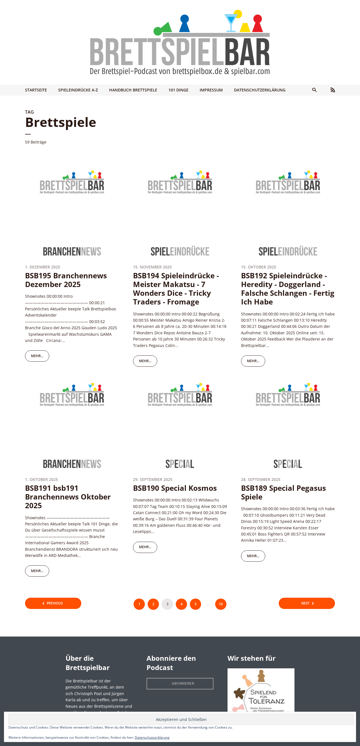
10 (221, 604)
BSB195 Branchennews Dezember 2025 (66, 279)
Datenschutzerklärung (259, 90)
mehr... (37, 355)
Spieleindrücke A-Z (78, 90)
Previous (55, 603)
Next (305, 603)
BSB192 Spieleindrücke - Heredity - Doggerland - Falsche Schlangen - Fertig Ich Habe (287, 288)
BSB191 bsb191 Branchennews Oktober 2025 (68, 496)
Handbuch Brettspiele (133, 90)
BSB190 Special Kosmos (175, 488)
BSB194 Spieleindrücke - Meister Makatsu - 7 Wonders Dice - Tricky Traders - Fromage (176, 288)
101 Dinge (178, 90)
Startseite (36, 90)
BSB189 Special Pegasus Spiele (283, 492)
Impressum (211, 90)
